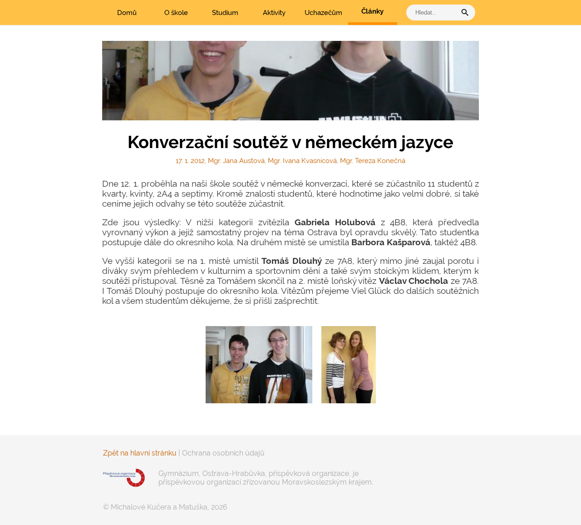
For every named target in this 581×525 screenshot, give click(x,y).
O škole (176, 13)
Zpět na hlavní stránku (140, 453)
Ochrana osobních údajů (223, 453)
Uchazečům (323, 13)
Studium (225, 13)
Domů (127, 13)
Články (372, 11)
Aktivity (274, 13)
